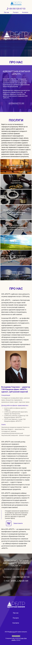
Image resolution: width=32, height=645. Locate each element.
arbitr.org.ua (12, 631)
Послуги (15, 12)
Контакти (25, 12)
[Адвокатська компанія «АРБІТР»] (16, 3)
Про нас (6, 12)
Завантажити (18, 523)
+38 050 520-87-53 (16, 8)
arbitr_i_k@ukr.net (19, 581)
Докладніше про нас (16, 103)
